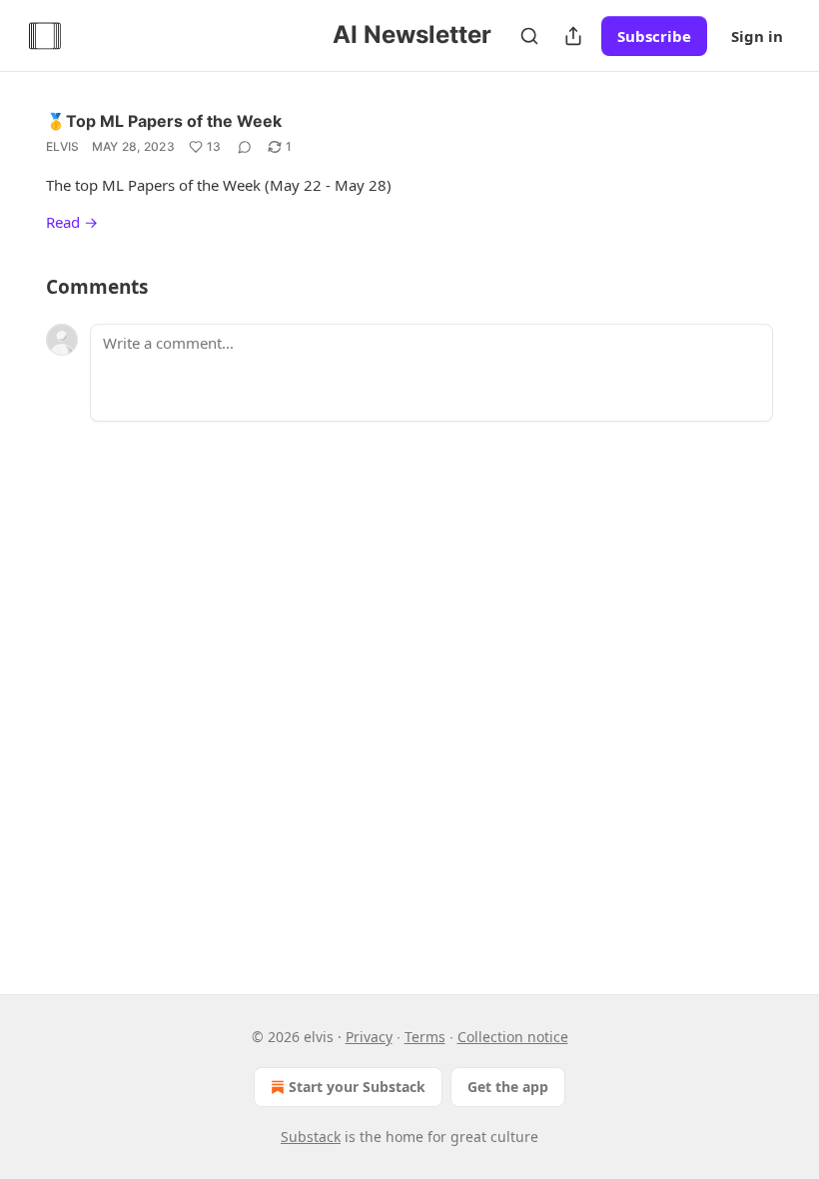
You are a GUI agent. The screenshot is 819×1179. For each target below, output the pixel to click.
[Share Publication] (573, 36)
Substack (311, 1136)
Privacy (369, 1036)
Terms (425, 1036)
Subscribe (654, 36)
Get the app (507, 1086)
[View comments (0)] (245, 147)
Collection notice (512, 1036)
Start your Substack (357, 1086)
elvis (63, 146)
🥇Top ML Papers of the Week (164, 121)
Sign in (757, 36)
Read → (72, 222)
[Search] (529, 36)
